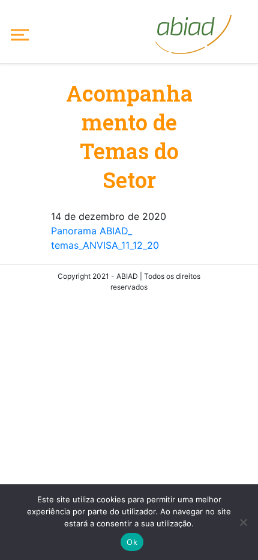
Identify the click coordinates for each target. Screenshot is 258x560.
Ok (132, 542)
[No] (243, 522)
